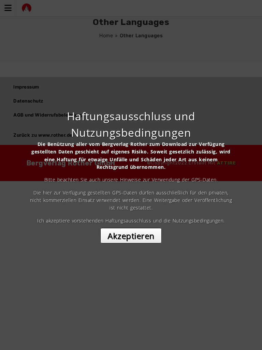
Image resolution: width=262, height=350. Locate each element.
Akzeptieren (131, 235)
